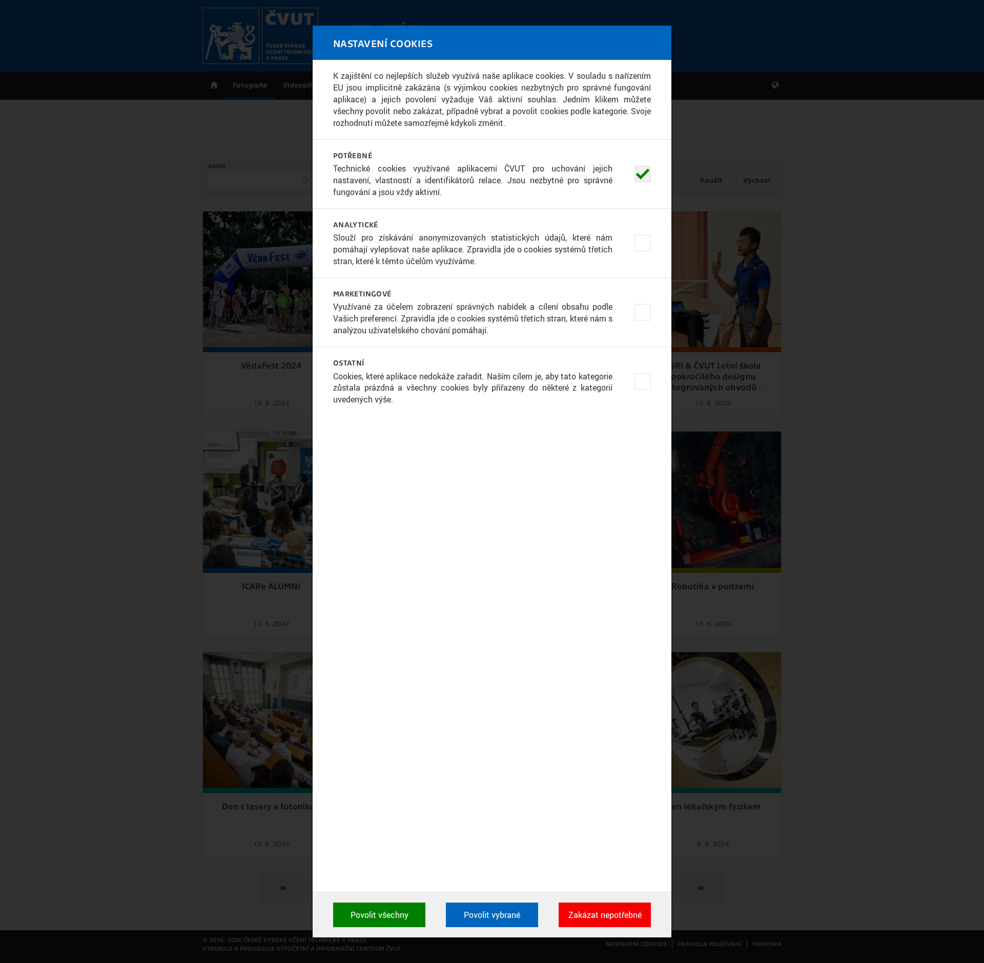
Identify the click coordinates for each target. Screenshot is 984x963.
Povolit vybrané (492, 915)
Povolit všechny (379, 915)
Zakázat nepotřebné (605, 915)
